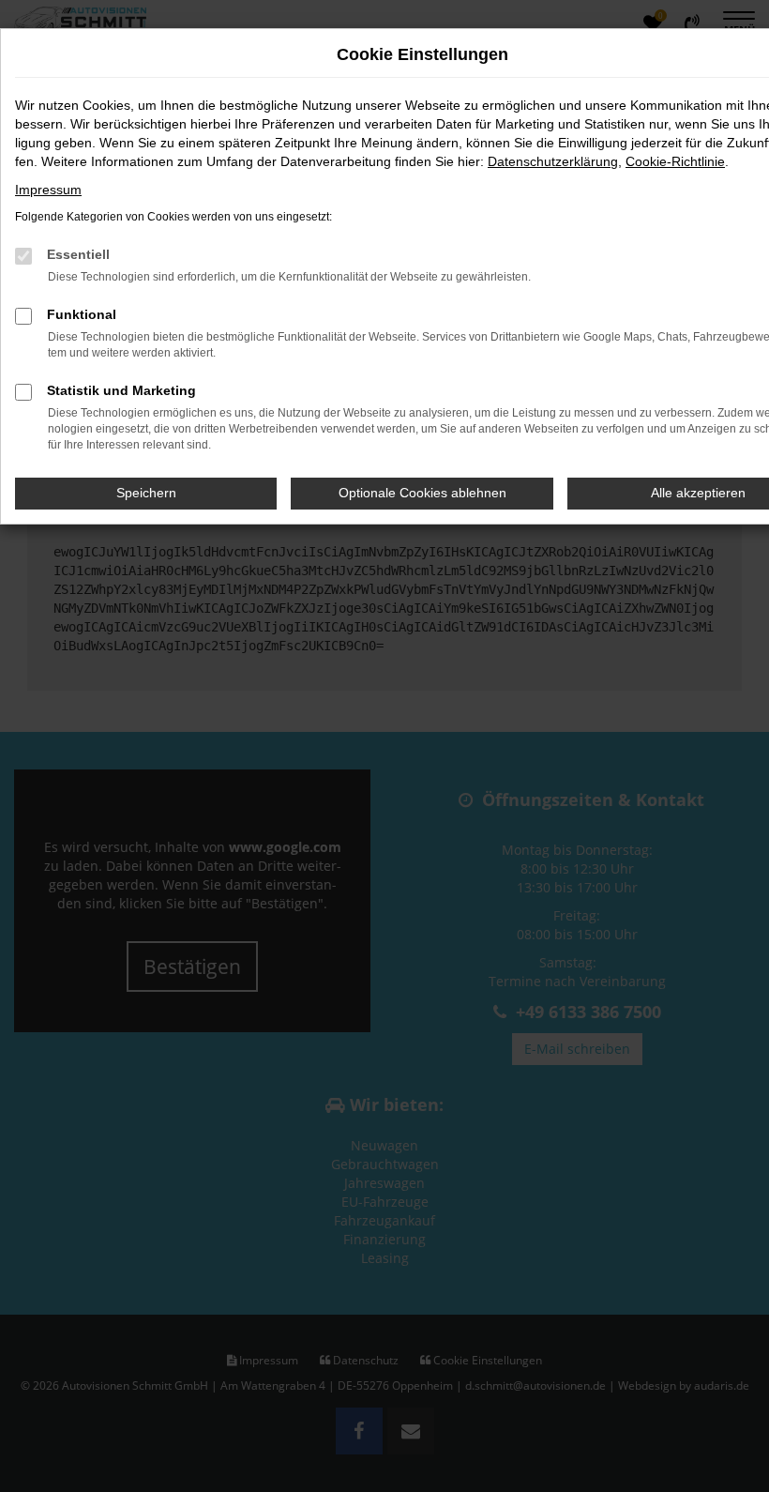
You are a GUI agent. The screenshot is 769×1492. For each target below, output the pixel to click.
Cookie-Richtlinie (675, 161)
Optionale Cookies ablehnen (422, 492)
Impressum (48, 189)
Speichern (146, 492)
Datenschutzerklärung (553, 161)
